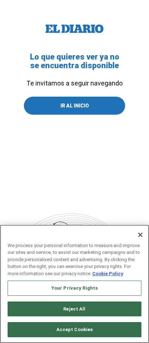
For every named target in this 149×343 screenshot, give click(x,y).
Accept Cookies (74, 329)
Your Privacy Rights (74, 288)
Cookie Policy (107, 273)
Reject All (74, 309)
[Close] (140, 235)
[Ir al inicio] (74, 29)
